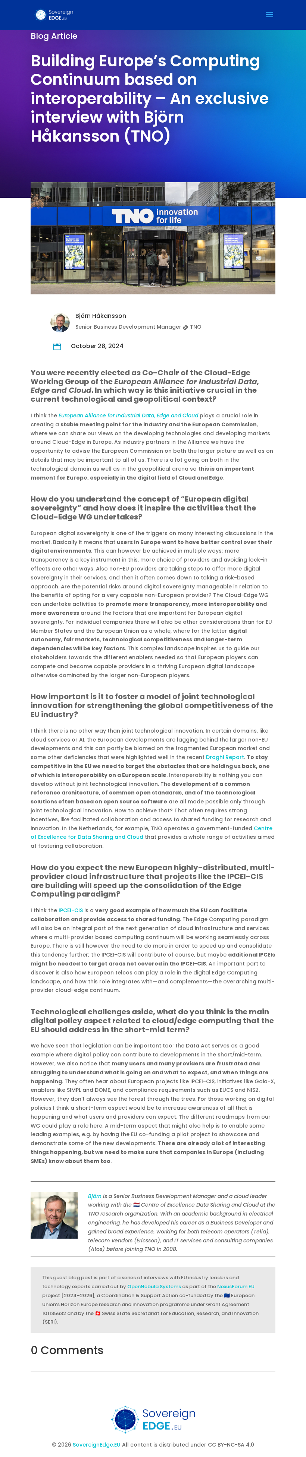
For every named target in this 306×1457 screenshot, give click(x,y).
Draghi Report (225, 757)
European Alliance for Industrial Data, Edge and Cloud (128, 415)
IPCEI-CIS (71, 910)
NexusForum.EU (236, 1286)
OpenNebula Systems (154, 1286)
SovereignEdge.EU (97, 1444)
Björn (95, 1196)
